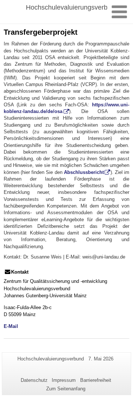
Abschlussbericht (84, 172)
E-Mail (11, 326)
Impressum (64, 380)
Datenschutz (34, 380)
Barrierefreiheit (95, 380)
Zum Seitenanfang (65, 388)
